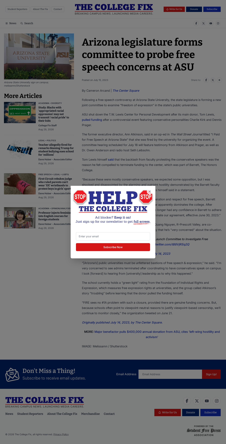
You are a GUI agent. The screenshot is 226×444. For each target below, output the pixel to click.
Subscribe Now (113, 247)
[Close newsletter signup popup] (150, 191)
